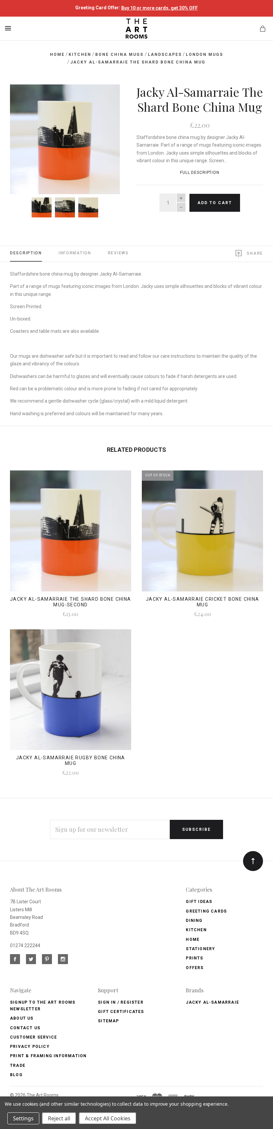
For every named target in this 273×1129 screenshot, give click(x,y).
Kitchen (196, 930)
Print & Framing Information (48, 1056)
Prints (194, 958)
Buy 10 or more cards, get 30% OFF (159, 8)
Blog (16, 1074)
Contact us (25, 1028)
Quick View (70, 535)
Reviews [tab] (118, 253)
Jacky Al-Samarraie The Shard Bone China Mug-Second (70, 601)
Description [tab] (26, 253)
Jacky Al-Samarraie (212, 1002)
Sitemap (108, 1021)
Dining (194, 920)
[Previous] (22, 96)
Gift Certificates (121, 1011)
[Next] (107, 96)
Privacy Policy (30, 1046)
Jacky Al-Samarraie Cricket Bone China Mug (202, 601)
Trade (17, 1065)
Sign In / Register (120, 1002)
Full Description (199, 172)
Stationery (200, 948)
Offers (194, 967)
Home (192, 939)
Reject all (59, 1118)
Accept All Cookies (108, 1118)
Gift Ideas (199, 901)
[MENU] (9, 28)
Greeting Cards (206, 911)
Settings (23, 1118)
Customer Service (33, 1037)
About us (22, 1018)
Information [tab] (75, 253)
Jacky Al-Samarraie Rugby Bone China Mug (70, 760)
